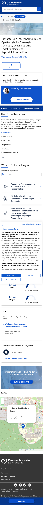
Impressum (18, 489)
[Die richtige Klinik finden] (1, 17)
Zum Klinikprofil (21, 382)
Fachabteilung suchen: (9, 171)
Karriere (15, 491)
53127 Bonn (20, 17)
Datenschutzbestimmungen (31, 224)
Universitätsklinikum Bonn (13, 20)
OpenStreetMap (31, 450)
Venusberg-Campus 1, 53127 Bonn (16, 57)
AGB (31, 489)
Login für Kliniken (7, 469)
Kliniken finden (21, 100)
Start (5, 108)
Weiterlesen (7, 133)
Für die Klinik (15, 108)
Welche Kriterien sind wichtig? (16, 358)
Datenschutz (6, 491)
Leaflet (23, 450)
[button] (23, 426)
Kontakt (21, 501)
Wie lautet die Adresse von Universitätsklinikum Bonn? (16, 325)
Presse (10, 489)
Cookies (25, 489)
